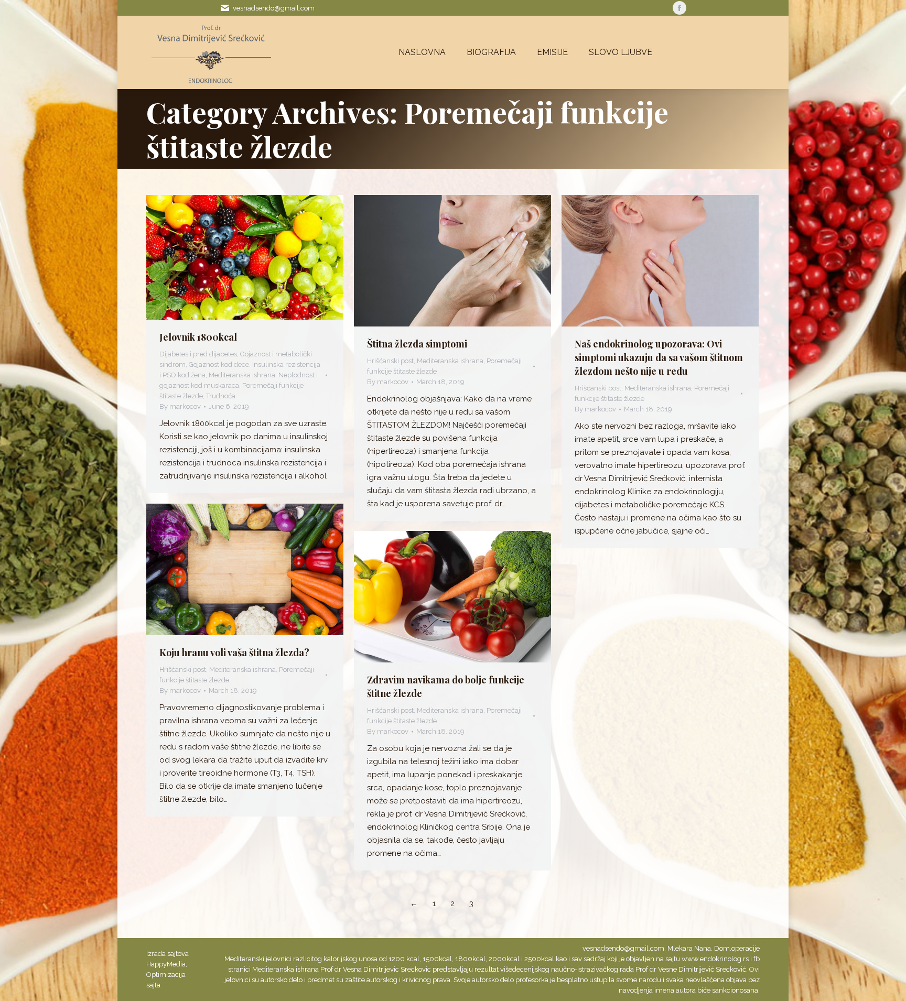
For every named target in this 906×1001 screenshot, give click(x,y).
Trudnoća (220, 396)
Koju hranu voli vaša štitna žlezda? (234, 652)
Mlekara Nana (689, 948)
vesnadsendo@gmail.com (274, 8)
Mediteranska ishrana (242, 375)
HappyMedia (166, 964)
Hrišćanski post (390, 361)
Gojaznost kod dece (219, 364)
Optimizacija (166, 974)
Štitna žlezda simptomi (417, 344)
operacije (745, 948)
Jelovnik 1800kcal (198, 337)
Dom (722, 948)
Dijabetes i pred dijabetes (198, 354)
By (180, 406)
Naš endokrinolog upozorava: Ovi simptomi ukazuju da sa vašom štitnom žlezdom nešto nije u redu (659, 357)
